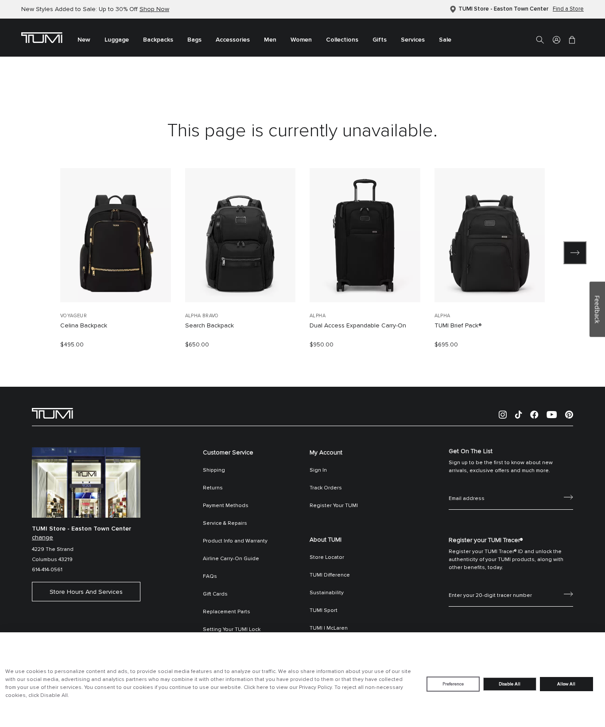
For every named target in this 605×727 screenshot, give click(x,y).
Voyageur (73, 315)
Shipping (214, 470)
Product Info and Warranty (235, 541)
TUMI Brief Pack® (457, 326)
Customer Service (228, 453)
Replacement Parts (226, 612)
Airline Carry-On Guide (231, 559)
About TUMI (325, 540)
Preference (453, 684)
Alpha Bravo (202, 315)
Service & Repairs (225, 523)
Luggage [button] (117, 40)
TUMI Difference (330, 575)
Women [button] (301, 40)
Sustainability (327, 593)
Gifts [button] (379, 40)
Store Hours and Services (86, 592)
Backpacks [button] (158, 40)
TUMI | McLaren (329, 628)
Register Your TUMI (334, 505)
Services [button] (413, 40)
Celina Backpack (83, 326)
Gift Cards (215, 594)
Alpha (318, 315)
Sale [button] (445, 40)
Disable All (509, 684)
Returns (213, 488)
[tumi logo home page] (52, 412)
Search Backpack (209, 326)
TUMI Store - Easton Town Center (503, 9)
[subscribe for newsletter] (568, 496)
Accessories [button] (233, 40)
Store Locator (327, 557)
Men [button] (270, 40)
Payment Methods (225, 505)
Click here (256, 687)
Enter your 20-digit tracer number (490, 586)
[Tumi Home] (41, 37)
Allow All (566, 684)
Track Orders (326, 488)
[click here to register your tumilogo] (568, 593)
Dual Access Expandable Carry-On (358, 326)
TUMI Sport (323, 610)
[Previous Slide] (30, 252)
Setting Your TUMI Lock (231, 629)
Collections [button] (342, 40)
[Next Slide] (574, 252)
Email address (467, 489)
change (42, 538)
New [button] (84, 40)
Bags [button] (194, 40)
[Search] (540, 39)
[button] (556, 39)
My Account (326, 453)
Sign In (318, 470)
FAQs (210, 576)
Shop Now (154, 9)
